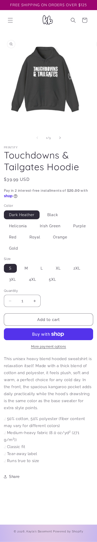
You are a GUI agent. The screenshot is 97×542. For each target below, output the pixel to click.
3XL (12, 279)
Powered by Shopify (68, 531)
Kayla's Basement (39, 531)
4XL (32, 279)
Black (52, 215)
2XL (76, 268)
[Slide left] (37, 137)
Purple (79, 226)
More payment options (48, 346)
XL (58, 268)
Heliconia (18, 226)
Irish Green (50, 226)
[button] (10, 20)
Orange (60, 237)
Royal (34, 237)
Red (13, 237)
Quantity (11, 291)
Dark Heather (21, 215)
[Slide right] (60, 137)
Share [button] (14, 477)
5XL (52, 279)
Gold (13, 248)
